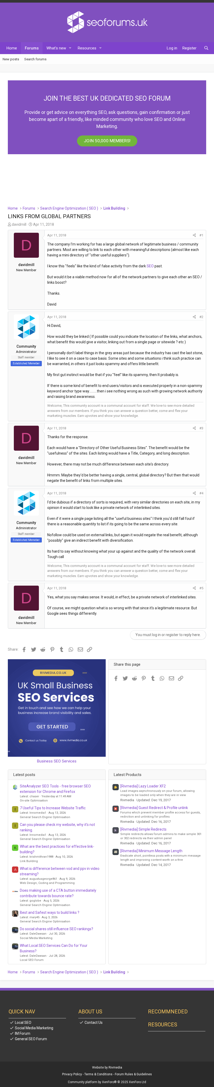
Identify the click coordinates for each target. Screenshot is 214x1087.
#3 (201, 428)
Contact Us (94, 1022)
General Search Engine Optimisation (45, 817)
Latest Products (127, 774)
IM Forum (22, 1033)
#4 (201, 493)
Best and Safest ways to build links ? (49, 912)
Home (12, 48)
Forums (32, 48)
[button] (70, 48)
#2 (201, 317)
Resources (87, 48)
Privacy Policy (72, 1074)
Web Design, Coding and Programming (47, 883)
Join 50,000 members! (107, 140)
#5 (201, 588)
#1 (201, 235)
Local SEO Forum (32, 960)
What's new (56, 48)
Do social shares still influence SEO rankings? (56, 929)
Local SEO (23, 1022)
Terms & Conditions (98, 1074)
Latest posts (24, 774)
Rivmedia (115, 1067)
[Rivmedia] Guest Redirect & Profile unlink (154, 808)
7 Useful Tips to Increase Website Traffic (53, 808)
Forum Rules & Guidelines (133, 1074)
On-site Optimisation (34, 800)
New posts (11, 59)
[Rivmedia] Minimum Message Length (151, 851)
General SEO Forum (31, 1039)
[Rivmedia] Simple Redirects (143, 829)
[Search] (206, 48)
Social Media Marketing (36, 938)
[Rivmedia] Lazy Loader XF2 (143, 786)
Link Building (29, 861)
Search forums (35, 59)
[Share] (194, 235)
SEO (150, 266)
